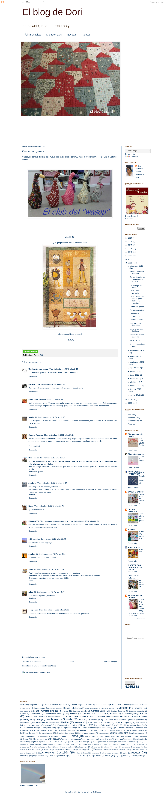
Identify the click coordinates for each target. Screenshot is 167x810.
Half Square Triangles (77, 716)
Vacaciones (92, 739)
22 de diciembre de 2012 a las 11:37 (50, 417)
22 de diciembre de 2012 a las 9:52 (48, 399)
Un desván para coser (38, 369)
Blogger (98, 792)
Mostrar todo (141, 619)
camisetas (122, 742)
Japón (115, 716)
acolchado (139, 739)
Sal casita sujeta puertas (64, 733)
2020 (130, 238)
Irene (30, 399)
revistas (41, 756)
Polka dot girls (25, 725)
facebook (48, 747)
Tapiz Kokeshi (125, 736)
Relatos (86, 34)
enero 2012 (135, 395)
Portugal (36, 725)
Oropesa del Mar (101, 722)
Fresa (42, 716)
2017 (130, 245)
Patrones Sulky (134, 418)
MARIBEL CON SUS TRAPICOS (135, 566)
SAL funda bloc (121, 728)
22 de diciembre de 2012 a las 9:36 (50, 384)
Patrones (131, 424)
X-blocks (118, 739)
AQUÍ (72, 237)
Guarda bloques (53, 716)
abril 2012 (134, 382)
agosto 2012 (135, 368)
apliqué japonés (38, 742)
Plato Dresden (140, 722)
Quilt (54, 725)
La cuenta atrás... (137, 319)
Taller (86, 736)
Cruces (23, 714)
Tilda (55, 739)
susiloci (31, 554)
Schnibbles (54, 736)
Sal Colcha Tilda (115, 730)
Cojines (138, 708)
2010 (130, 403)
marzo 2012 (135, 386)
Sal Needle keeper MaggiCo (133, 730)
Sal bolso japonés (45, 733)
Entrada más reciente (32, 661)
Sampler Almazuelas (136, 733)
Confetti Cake (98, 711)
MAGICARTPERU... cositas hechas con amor (48, 521)
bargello (65, 742)
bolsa (72, 742)
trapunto (118, 756)
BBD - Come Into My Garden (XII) (142, 442)
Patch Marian (134, 547)
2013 (130, 259)
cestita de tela (47, 744)
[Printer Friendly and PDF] (30, 353)
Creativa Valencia (136, 711)
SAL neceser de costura (63, 730)
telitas (107, 755)
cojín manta (82, 744)
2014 (130, 256)
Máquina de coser (53, 722)
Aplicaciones (36, 705)
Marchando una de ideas (136, 330)
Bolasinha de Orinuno (140, 705)
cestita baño (34, 744)
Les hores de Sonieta (59, 719)
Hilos (91, 716)
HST (62, 716)
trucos (126, 756)
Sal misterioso (116, 733)
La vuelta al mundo (139, 716)
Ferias (27, 716)
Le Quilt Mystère (32, 719)
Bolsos (66, 708)
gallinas (106, 747)
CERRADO (132, 569)
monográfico (85, 749)
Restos (106, 725)
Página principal (32, 34)
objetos (98, 749)
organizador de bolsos (111, 749)
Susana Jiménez (35, 435)
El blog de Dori (52, 12)
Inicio (72, 661)
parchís (22, 753)
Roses (114, 725)
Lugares (103, 719)
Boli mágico (26, 708)
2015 (130, 252)
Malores (131, 530)
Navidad (65, 722)
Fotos (35, 716)
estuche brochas (37, 747)
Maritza (31, 384)
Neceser (78, 722)
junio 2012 (134, 375)
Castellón (122, 707)
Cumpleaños (35, 714)
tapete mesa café (73, 756)
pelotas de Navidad (82, 753)
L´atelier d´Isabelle (119, 720)
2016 (130, 249)
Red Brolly (132, 415)
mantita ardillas (34, 749)
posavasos (95, 753)
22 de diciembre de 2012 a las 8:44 (63, 369)
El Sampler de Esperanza (92, 713)
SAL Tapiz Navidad (87, 728)
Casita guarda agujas (91, 708)
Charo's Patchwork (132, 511)
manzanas (48, 749)
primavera (105, 753)
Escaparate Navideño (135, 315)
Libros (82, 719)
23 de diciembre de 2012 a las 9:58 (50, 554)
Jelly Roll (123, 716)
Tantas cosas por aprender (137, 272)
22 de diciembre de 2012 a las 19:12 (52, 483)
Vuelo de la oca (106, 739)
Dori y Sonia (70, 714)
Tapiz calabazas (141, 736)
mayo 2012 (135, 378)
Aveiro (47, 705)
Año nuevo (56, 705)
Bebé (112, 704)
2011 (130, 399)
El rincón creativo (136, 454)
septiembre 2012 (137, 362)
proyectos (115, 753)
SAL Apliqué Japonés (135, 725)
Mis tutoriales (54, 34)
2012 (130, 263)
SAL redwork (81, 730)
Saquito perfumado (27, 736)
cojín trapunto (94, 744)
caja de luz (93, 742)
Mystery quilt (37, 722)
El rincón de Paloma (133, 577)
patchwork (31, 753)
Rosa (30, 506)
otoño (122, 749)
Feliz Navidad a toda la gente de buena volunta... (137, 299)
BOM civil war (86, 705)
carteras (132, 742)
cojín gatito (70, 744)
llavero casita (126, 747)
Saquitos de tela (42, 736)
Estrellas (113, 714)
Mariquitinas (24, 722)
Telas (25, 739)
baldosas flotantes (54, 742)
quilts (125, 753)
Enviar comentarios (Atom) (45, 666)
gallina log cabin (96, 747)
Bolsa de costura (38, 708)
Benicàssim (125, 705)
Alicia (30, 592)
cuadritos (125, 744)
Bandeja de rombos (101, 705)
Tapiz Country (96, 736)
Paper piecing (126, 722)
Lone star (94, 719)
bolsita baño (82, 742)
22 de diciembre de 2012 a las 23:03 (50, 539)
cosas (104, 744)
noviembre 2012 (137, 350)
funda (56, 747)
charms (59, 744)
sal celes (52, 756)
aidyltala (32, 483)
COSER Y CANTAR (136, 492)
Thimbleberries (40, 739)
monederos (71, 749)
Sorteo (74, 736)
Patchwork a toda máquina (137, 336)
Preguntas (46, 725)
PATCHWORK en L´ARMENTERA (136, 473)
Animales (24, 705)
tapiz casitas (97, 756)
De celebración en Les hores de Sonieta (137, 279)
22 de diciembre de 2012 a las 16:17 (59, 435)
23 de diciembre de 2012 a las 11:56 (49, 569)
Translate (134, 157)
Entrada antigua (110, 661)
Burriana (78, 708)
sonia (30, 569)
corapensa (33, 610)
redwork (23, 756)
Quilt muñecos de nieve (68, 725)
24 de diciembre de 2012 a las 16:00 (54, 610)
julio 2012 (134, 371)
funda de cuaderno (68, 747)
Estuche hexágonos (129, 714)
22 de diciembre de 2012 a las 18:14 (49, 458)
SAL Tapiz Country (67, 728)
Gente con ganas (137, 307)
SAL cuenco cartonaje (105, 728)
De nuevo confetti (137, 310)
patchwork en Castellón (53, 752)
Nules (90, 722)
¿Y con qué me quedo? (136, 286)
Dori (139, 166)
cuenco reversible (138, 744)
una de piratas (137, 756)
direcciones (24, 747)
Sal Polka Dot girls (27, 733)
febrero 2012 (135, 389)
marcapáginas (59, 749)
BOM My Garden (70, 705)
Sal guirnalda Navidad (86, 733)
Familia (143, 713)
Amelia (31, 417)
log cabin (136, 747)
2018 (130, 242)
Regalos (84, 725)
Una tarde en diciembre (135, 324)
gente (114, 747)
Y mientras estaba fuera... (137, 345)
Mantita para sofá (136, 720)
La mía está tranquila (135, 292)
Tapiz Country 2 (111, 736)
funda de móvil (82, 747)
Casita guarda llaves (107, 708)
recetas (136, 752)
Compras (64, 711)
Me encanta (135, 340)
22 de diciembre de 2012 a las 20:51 (84, 521)
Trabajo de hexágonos (70, 739)
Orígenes (114, 722)
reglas (32, 756)
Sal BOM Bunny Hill (98, 730)
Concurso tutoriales (80, 711)
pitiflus (31, 539)
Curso (46, 714)
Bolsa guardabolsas (54, 708)
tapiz (84, 755)
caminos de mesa (106, 742)
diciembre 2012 (136, 266)
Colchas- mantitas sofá (42, 711)
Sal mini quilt (103, 733)
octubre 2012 (135, 356)
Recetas (71, 34)
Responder (33, 376)
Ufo (84, 739)
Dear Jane (56, 714)
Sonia (63, 736)
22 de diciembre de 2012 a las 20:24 (49, 506)
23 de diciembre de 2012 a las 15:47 (49, 592)
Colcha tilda (24, 711)
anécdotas (24, 742)
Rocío (31, 458)
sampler (61, 756)
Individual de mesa (103, 716)
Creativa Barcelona (118, 711)
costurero (115, 744)
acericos (128, 739)
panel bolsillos (140, 749)
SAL (121, 725)
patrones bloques (135, 421)
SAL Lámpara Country (47, 728)
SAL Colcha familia (28, 728)
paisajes (130, 749)
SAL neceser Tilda (44, 730)
